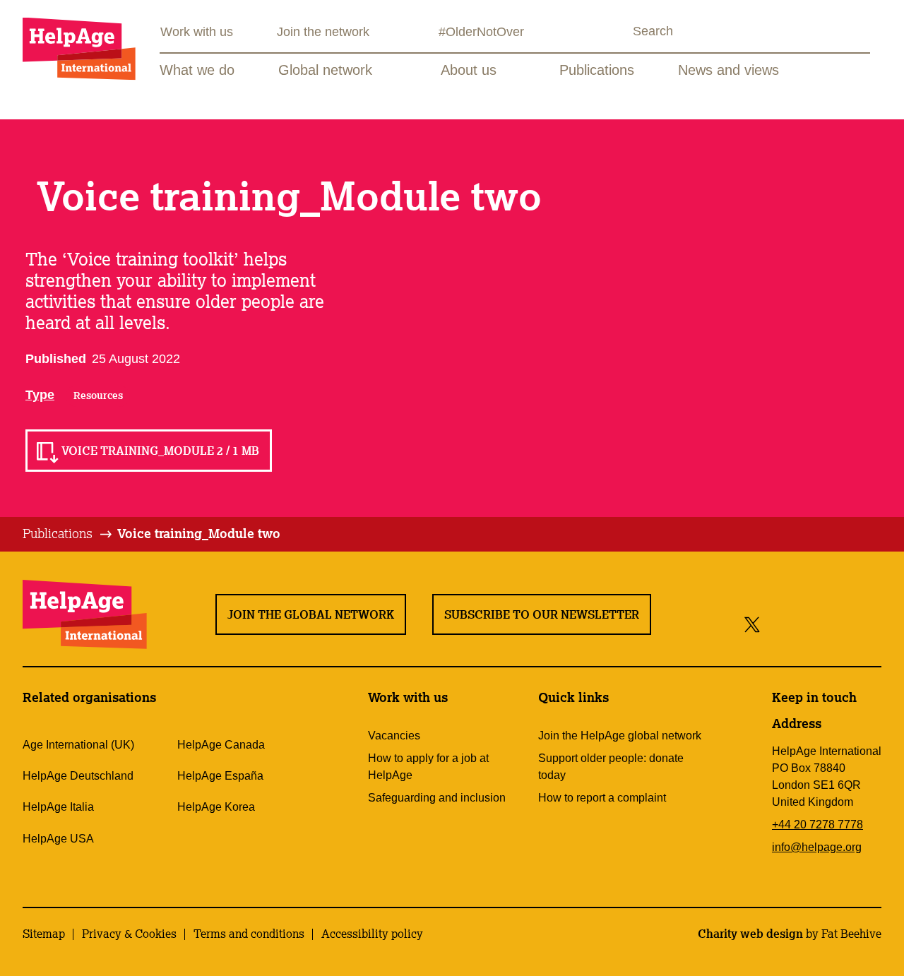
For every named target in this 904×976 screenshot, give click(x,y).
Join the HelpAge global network (619, 736)
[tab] (68, 534)
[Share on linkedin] (867, 624)
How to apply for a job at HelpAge (428, 766)
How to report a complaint (602, 798)
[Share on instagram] (804, 624)
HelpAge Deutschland (78, 776)
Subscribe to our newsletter (541, 614)
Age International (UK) (78, 745)
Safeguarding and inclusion (437, 798)
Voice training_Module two (198, 533)
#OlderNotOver (481, 32)
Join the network (323, 32)
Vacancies (394, 736)
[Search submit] (620, 33)
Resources (98, 395)
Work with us (196, 32)
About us (468, 70)
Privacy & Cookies (129, 933)
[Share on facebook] (776, 624)
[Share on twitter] (752, 624)
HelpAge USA (58, 839)
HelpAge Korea (216, 807)
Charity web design (750, 933)
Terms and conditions (249, 933)
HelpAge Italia (58, 807)
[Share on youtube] (836, 624)
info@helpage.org (817, 847)
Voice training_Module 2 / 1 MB (160, 450)
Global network (325, 70)
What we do (197, 70)
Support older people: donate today (611, 766)
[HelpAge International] (79, 48)
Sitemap (44, 933)
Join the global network (310, 614)
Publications (596, 70)
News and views (728, 70)
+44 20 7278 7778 (817, 825)
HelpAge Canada (221, 745)
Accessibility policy (372, 933)
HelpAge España (220, 776)
